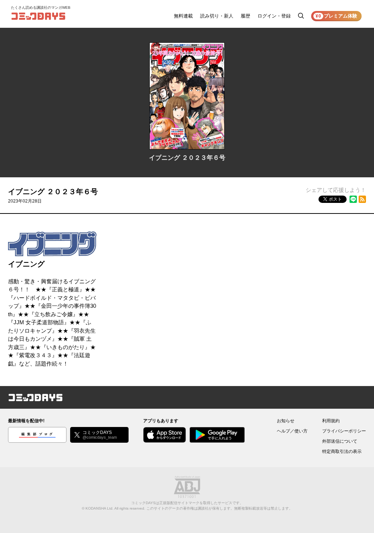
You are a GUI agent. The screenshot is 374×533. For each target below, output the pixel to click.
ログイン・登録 (274, 16)
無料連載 (183, 16)
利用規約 (331, 420)
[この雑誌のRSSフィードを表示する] (362, 199)
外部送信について (339, 441)
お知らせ (285, 420)
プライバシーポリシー (344, 431)
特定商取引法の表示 (342, 451)
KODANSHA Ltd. (99, 508)
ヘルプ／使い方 (292, 431)
